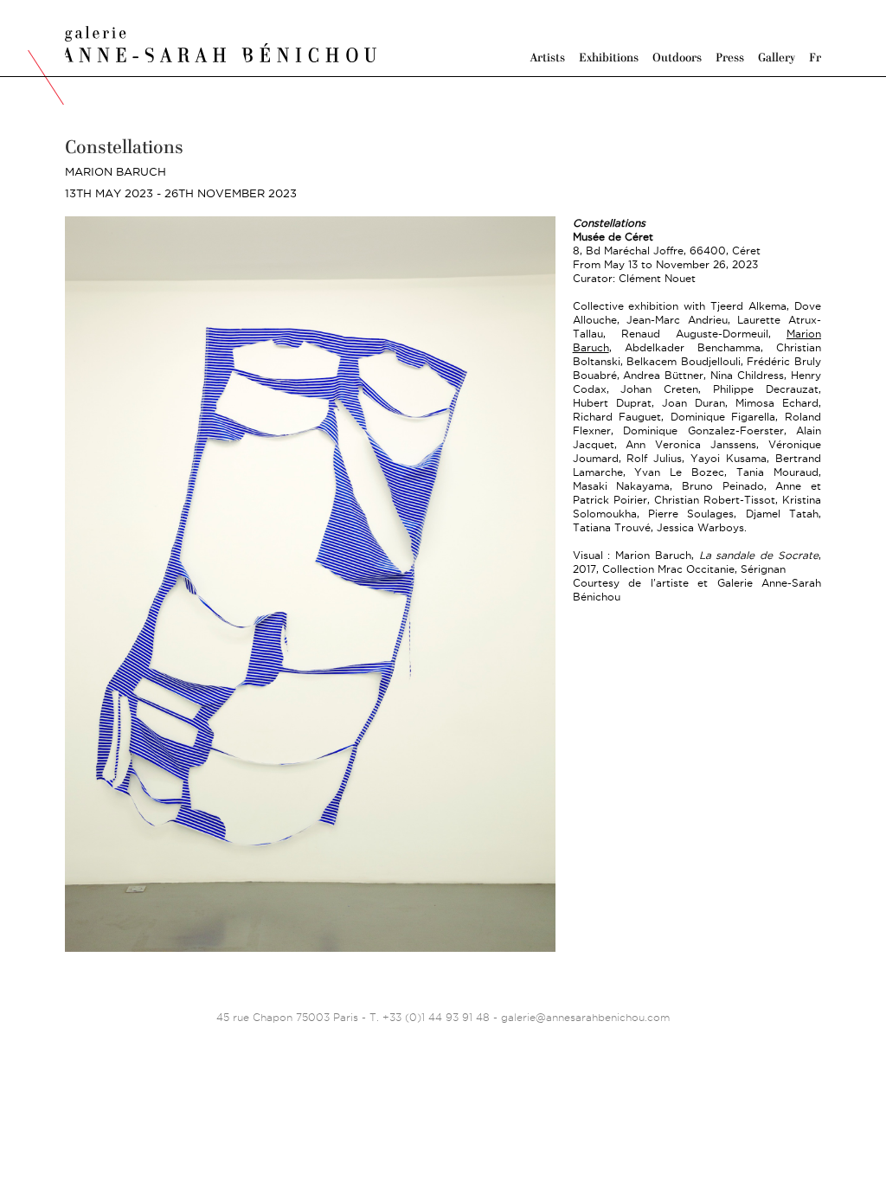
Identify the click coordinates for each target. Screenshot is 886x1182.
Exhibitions (609, 57)
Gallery (776, 57)
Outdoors (677, 57)
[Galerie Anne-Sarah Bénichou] (220, 42)
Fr (815, 57)
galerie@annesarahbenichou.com (585, 1017)
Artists (547, 57)
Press (730, 57)
